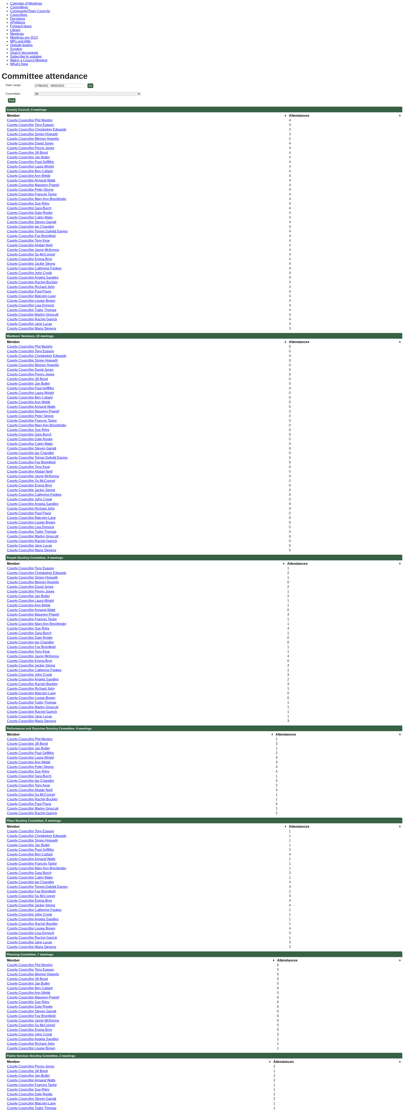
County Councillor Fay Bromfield (31, 236)
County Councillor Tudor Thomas (31, 310)
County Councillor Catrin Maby (30, 217)
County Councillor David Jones (30, 143)
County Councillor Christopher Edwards (36, 129)
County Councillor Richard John (31, 287)
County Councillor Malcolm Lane (31, 296)
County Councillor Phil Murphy (30, 120)
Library (15, 30)
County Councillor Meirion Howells (33, 139)
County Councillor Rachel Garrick (32, 319)
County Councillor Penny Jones (30, 148)
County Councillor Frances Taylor (32, 194)
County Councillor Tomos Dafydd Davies (37, 231)
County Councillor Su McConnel (31, 254)
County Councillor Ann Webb (28, 176)
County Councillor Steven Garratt (31, 222)
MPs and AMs (20, 41)
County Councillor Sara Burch (29, 208)
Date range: (13, 85)
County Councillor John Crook (29, 273)
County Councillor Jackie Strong (31, 263)
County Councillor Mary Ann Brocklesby (36, 199)
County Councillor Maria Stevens (31, 328)
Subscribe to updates (26, 56)
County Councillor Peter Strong (30, 189)
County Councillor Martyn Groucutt (32, 314)
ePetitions (17, 22)
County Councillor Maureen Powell (33, 185)
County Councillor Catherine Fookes (34, 268)
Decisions (17, 18)
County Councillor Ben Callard (30, 171)
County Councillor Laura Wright (30, 166)
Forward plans (21, 26)
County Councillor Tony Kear (28, 240)
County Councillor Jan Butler (28, 157)
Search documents (24, 52)
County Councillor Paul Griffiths (30, 162)
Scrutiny (16, 49)
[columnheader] (147, 115)
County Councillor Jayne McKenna (33, 250)
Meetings (17, 34)
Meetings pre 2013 (24, 37)
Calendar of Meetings (26, 3)
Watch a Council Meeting (28, 60)
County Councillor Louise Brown (31, 300)
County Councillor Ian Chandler (30, 226)
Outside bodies (21, 45)
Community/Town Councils (30, 11)
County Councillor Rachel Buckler (32, 282)
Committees (19, 7)
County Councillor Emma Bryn (29, 259)
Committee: (13, 93)
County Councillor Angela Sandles (32, 277)
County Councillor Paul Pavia (29, 291)
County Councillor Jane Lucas (29, 324)
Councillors (18, 15)
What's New (19, 64)
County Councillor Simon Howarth (32, 134)
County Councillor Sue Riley (28, 203)
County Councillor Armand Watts (31, 180)
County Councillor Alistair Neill (30, 245)
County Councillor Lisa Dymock (30, 305)
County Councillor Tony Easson (30, 125)
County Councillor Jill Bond (27, 152)
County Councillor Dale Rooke (30, 213)
